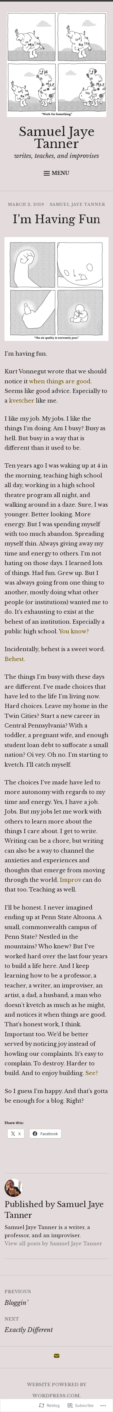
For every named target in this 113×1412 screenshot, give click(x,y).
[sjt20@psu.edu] (56, 1357)
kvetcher (21, 400)
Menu (60, 173)
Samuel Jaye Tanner (57, 137)
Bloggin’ (18, 1297)
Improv (71, 880)
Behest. (15, 659)
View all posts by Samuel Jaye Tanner (53, 1244)
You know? (74, 631)
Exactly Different (29, 1324)
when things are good (59, 381)
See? (91, 1073)
